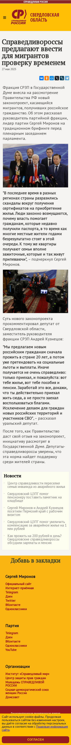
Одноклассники (16, 609)
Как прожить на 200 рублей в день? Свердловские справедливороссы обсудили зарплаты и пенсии (33, 539)
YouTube (11, 649)
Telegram (11, 592)
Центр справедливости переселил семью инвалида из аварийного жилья (34, 485)
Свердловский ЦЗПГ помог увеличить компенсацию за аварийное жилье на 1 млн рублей (35, 525)
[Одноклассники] (46, 78)
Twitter (10, 600)
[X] (57, 78)
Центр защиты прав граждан (25, 678)
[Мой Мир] (52, 78)
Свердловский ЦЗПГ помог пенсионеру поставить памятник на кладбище (33, 497)
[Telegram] (67, 78)
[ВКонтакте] (41, 78)
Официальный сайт (18, 583)
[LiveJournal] (62, 78)
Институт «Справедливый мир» (27, 673)
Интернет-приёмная (19, 588)
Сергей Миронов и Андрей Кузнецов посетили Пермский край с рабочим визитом (33, 511)
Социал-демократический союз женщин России (27, 691)
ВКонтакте (12, 604)
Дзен (8, 596)
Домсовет (12, 697)
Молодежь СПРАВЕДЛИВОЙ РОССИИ (24, 684)
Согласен (35, 739)
